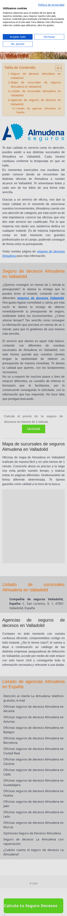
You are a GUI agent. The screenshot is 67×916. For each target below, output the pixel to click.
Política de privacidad (51, 4)
